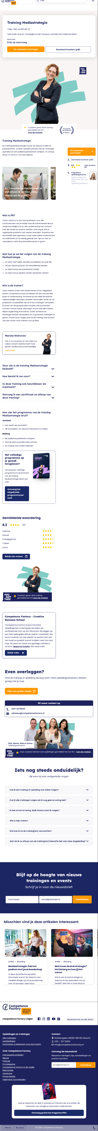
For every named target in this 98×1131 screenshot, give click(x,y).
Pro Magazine (9, 1064)
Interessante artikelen (13, 1055)
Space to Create (21, 646)
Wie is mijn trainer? (19, 820)
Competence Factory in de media (18, 1067)
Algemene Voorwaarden (14, 1079)
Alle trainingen (9, 1038)
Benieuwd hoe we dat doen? (80, 1019)
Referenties (8, 1070)
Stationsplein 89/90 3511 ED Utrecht (72, 1038)
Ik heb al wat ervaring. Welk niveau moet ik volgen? (35, 810)
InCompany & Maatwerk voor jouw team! (22, 1044)
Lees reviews (89, 165)
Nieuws (6, 1058)
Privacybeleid (9, 1076)
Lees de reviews (35, 132)
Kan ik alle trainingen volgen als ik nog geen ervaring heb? (38, 800)
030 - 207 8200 (62, 1041)
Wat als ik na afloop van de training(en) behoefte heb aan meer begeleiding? (48, 841)
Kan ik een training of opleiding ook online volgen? (34, 789)
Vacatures (7, 1073)
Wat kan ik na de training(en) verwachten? (31, 831)
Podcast (6, 1061)
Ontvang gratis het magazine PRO (49, 1112)
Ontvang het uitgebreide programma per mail (15, 493)
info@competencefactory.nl (69, 1044)
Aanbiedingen (9, 1041)
